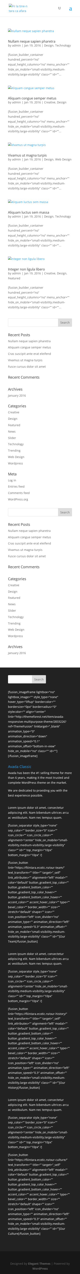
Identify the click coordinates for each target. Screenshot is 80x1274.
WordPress (40, 1268)
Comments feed (19, 493)
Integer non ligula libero (26, 269)
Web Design (63, 159)
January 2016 (17, 395)
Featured (14, 278)
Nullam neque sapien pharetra (31, 41)
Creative (49, 102)
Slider (12, 438)
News (12, 431)
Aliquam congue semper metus (32, 98)
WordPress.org (18, 499)
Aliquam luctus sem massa (28, 212)
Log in (12, 480)
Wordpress (15, 463)
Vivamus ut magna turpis (27, 155)
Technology (63, 45)
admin (16, 45)
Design (49, 45)
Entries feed (16, 486)
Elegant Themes (39, 1264)
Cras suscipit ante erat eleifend (29, 354)
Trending (14, 450)
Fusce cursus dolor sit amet (27, 366)
